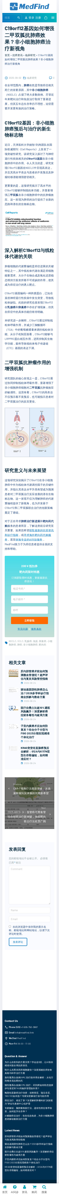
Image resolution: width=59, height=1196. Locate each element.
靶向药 (42, 644)
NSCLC (12, 641)
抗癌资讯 (17, 55)
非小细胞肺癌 (30, 644)
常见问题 (23, 629)
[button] (46, 17)
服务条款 (36, 629)
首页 (7, 55)
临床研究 (30, 55)
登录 (31, 17)
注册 (38, 17)
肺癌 (19, 644)
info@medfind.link (24, 1032)
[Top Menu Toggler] (53, 17)
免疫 (35, 641)
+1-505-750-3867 (29, 1027)
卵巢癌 (42, 641)
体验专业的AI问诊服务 (29, 539)
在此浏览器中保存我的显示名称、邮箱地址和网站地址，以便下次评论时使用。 (29, 930)
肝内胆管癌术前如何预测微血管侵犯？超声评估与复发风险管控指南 (34, 675)
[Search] (19, 17)
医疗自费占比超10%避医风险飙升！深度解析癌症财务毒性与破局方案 (35, 711)
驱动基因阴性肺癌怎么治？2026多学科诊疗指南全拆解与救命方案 (35, 693)
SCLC (20, 641)
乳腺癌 (28, 641)
